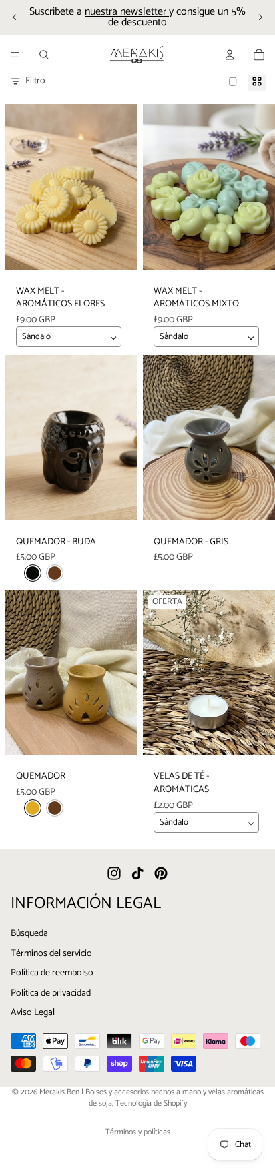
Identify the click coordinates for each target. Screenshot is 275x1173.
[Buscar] (44, 54)
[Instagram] (114, 874)
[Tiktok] (137, 874)
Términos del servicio (51, 953)
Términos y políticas (137, 1132)
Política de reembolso (52, 974)
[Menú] (15, 54)
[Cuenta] (229, 54)
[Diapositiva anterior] (14, 17)
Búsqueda (29, 933)
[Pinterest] (161, 874)
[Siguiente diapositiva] (260, 17)
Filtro (35, 81)
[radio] (32, 573)
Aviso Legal (33, 1013)
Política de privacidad (51, 993)
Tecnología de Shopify (151, 1103)
